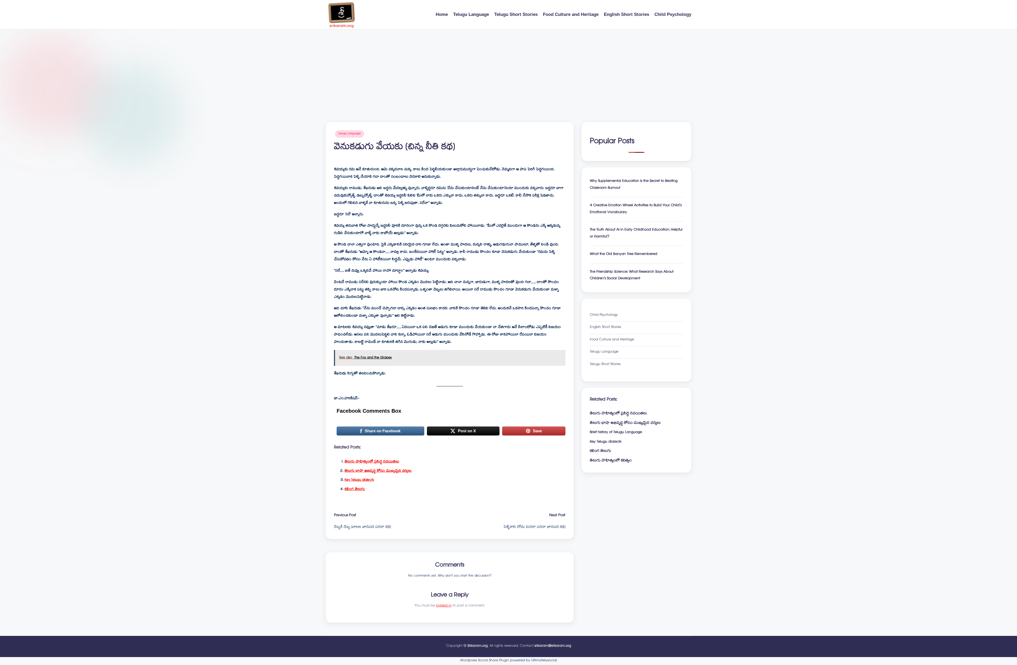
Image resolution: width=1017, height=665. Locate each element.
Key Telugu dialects (359, 480)
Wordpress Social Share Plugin (485, 660)
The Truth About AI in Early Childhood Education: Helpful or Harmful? (636, 233)
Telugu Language (349, 134)
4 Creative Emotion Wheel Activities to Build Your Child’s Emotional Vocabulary (636, 209)
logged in (444, 606)
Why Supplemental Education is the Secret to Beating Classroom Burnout (633, 185)
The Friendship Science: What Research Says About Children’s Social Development (631, 275)
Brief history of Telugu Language (616, 432)
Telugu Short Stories (605, 364)
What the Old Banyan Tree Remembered (623, 254)
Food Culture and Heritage (612, 340)
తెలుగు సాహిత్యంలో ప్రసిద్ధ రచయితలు (372, 462)
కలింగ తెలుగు (355, 489)
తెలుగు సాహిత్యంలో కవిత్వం (611, 460)
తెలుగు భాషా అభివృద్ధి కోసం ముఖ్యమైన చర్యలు (378, 471)
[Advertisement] (508, 69)
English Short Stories (605, 327)
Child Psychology (604, 315)
